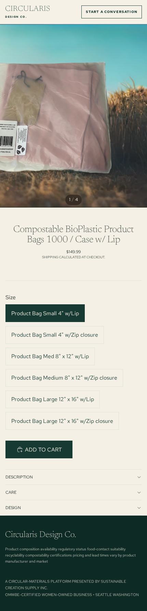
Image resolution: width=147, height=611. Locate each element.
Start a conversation (111, 12)
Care (10, 492)
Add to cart (43, 449)
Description (19, 477)
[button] (108, 449)
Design (13, 507)
